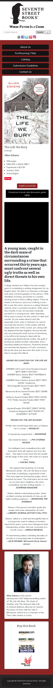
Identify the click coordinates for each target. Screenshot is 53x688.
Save (9, 178)
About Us (25, 46)
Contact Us (25, 71)
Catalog (25, 59)
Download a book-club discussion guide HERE (27, 194)
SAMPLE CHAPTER (27, 186)
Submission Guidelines (25, 65)
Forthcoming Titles (25, 53)
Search (40, 32)
